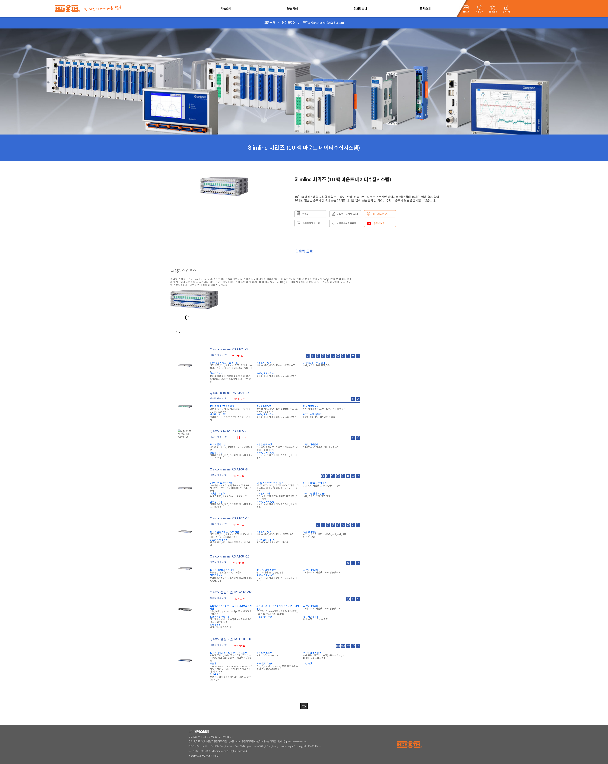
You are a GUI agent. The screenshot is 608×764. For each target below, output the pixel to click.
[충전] (281, 316)
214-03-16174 (225, 737)
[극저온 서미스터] (186, 316)
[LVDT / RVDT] (262, 316)
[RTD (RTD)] (176, 316)
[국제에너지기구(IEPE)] (271, 316)
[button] (304, 706)
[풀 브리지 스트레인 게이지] (214, 316)
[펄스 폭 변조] (312, 316)
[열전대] (195, 316)
